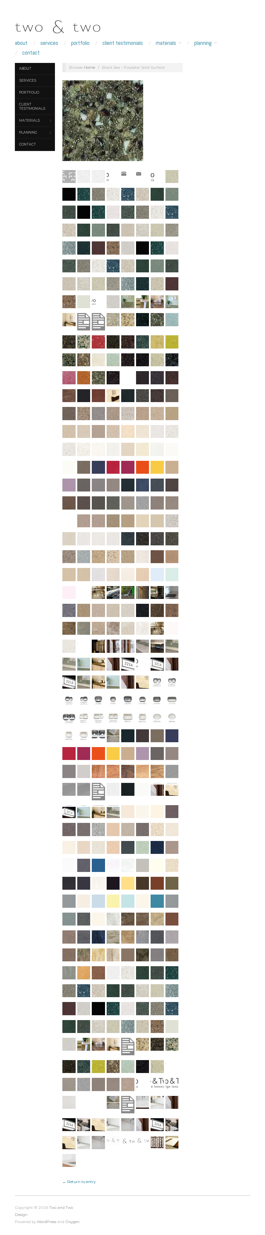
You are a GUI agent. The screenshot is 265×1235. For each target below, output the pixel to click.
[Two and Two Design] (68, 25)
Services (49, 43)
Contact (31, 53)
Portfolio (80, 43)
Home (89, 67)
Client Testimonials (122, 43)
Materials (166, 43)
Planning (203, 43)
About (21, 43)
